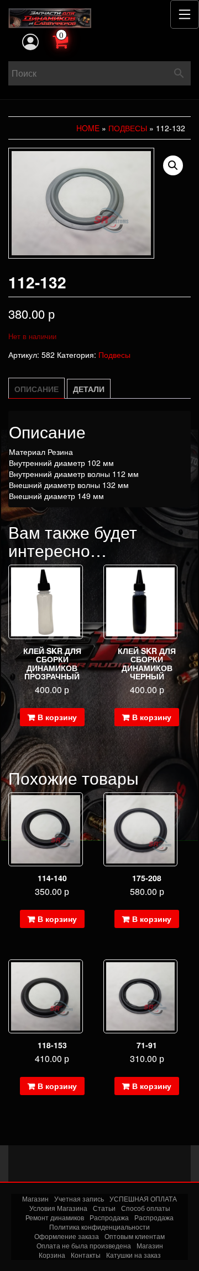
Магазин (35, 1198)
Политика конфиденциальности (99, 1226)
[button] (173, 165)
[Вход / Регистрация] (30, 42)
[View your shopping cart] (72, 40)
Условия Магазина (58, 1208)
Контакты (86, 1254)
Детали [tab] (88, 388)
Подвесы (127, 127)
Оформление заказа (66, 1236)
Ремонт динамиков (54, 1217)
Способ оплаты (145, 1208)
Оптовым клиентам (134, 1236)
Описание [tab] (36, 388)
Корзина (52, 1254)
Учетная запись (79, 1198)
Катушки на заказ (133, 1254)
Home (88, 127)
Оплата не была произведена (83, 1245)
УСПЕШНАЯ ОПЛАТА (143, 1198)
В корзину (57, 716)
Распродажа (109, 1217)
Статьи (104, 1208)
